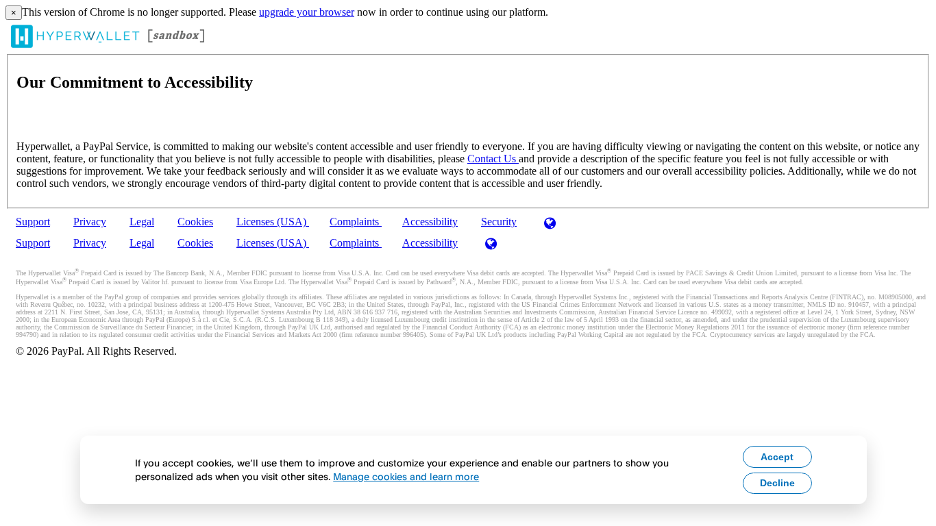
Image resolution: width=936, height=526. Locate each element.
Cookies (195, 221)
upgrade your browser (306, 12)
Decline (777, 482)
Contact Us (493, 158)
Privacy (89, 221)
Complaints (356, 221)
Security (499, 221)
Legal (142, 221)
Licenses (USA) (272, 221)
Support (33, 221)
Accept (777, 456)
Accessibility (430, 221)
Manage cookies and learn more (406, 476)
